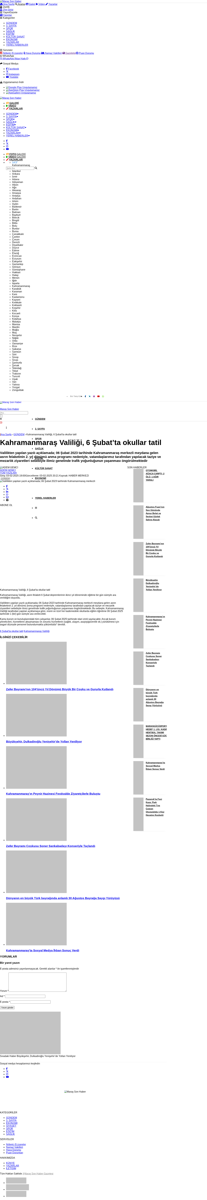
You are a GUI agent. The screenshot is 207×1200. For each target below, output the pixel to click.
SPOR (9, 28)
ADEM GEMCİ (8, 470)
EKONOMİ (11, 39)
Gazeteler (70, 53)
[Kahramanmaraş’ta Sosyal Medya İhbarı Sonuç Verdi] (65, 924)
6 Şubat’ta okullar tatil (11, 631)
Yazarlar (52, 4)
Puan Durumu (86, 53)
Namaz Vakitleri (53, 53)
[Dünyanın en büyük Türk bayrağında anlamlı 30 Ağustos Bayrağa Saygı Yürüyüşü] (65, 872)
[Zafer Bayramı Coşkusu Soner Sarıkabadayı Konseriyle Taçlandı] (65, 820)
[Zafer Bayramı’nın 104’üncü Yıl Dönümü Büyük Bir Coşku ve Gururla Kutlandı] (65, 663)
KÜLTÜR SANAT (15, 36)
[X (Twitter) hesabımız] (7, 71)
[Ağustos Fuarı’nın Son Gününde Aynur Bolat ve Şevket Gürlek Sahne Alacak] (138, 538)
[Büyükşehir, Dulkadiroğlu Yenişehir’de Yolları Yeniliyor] (65, 715)
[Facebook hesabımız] (7, 141)
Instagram (13, 74)
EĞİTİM (10, 34)
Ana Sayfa (8, 4)
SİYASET (11, 1126)
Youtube (13, 77)
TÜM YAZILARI (8, 473)
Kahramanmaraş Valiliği (37, 631)
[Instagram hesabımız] (7, 146)
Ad (2, 996)
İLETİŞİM (11, 1168)
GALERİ (17, 154)
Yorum (4, 991)
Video (41, 4)
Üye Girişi (7, 9)
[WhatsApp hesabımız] (103, 396)
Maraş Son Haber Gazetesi (38, 1173)
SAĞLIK (10, 31)
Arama (21, 4)
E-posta (5, 1002)
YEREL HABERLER (17, 45)
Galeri (31, 4)
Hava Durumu (33, 53)
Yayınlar (7, 15)
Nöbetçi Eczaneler (12, 53)
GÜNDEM (11, 23)
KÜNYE (10, 1163)
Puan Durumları (14, 1152)
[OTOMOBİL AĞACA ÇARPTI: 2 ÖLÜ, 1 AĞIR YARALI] (138, 501)
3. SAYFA (11, 25)
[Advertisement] (22, 540)
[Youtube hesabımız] (7, 149)
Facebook (13, 69)
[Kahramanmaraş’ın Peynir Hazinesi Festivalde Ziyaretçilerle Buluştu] (65, 767)
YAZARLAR (12, 42)
